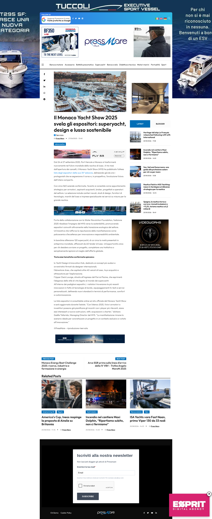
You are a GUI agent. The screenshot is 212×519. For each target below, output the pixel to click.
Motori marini (143, 64)
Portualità (155, 64)
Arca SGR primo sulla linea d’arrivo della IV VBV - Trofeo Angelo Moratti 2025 (107, 365)
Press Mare (60, 138)
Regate (60, 412)
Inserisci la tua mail (86, 467)
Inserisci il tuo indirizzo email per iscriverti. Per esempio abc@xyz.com (100, 478)
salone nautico (60, 144)
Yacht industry (91, 412)
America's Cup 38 (48, 412)
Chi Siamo (54, 513)
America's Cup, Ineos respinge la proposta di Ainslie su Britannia (61, 420)
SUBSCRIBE (88, 496)
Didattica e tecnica (127, 64)
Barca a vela (112, 64)
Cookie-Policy (66, 513)
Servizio (60, 135)
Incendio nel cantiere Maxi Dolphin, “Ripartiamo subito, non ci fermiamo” (155, 152)
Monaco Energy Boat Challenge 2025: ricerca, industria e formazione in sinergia (59, 365)
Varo (146, 412)
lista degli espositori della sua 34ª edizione (73, 172)
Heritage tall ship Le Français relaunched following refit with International (156, 135)
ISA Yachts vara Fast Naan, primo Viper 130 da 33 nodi (148, 418)
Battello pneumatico (85, 64)
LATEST (140, 124)
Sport (163, 64)
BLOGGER (160, 124)
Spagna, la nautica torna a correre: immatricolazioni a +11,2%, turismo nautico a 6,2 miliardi (155, 205)
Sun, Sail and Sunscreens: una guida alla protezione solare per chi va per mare (156, 169)
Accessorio (69, 64)
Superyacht (100, 64)
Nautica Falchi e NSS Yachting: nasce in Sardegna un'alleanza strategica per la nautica (156, 186)
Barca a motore (56, 64)
